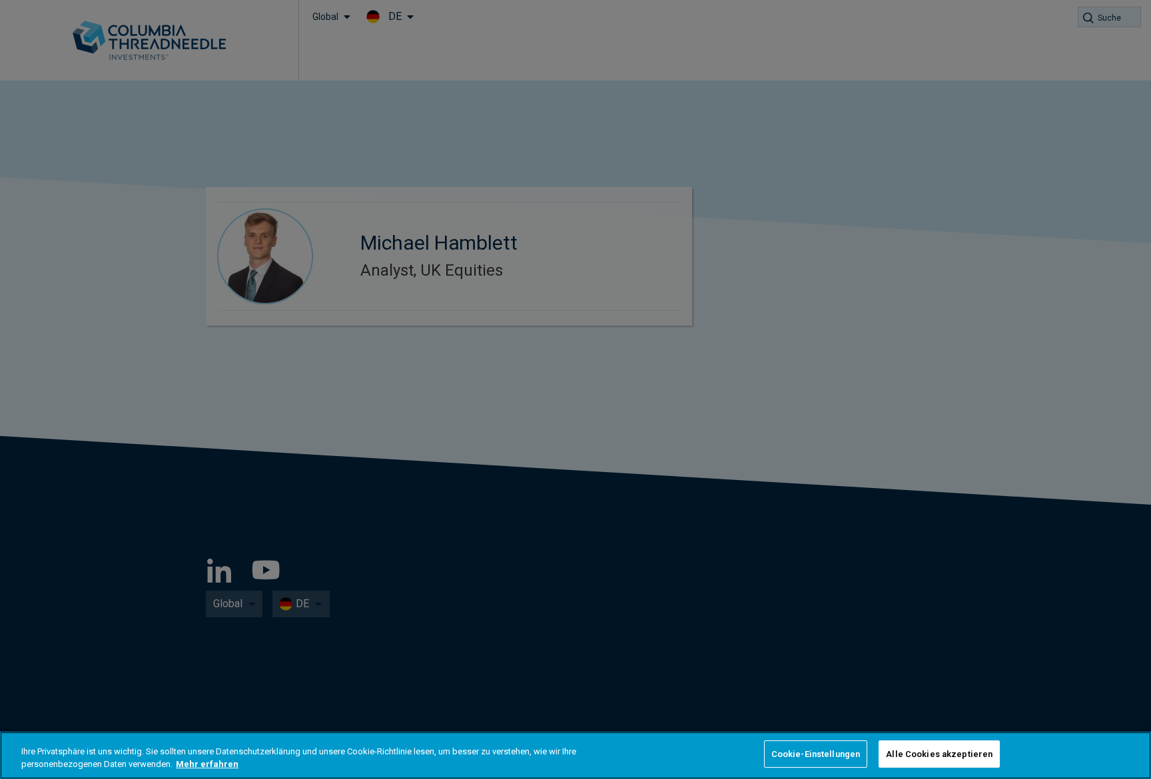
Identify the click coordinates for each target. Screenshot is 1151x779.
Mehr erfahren (207, 765)
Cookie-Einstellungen (816, 754)
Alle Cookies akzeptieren (939, 754)
